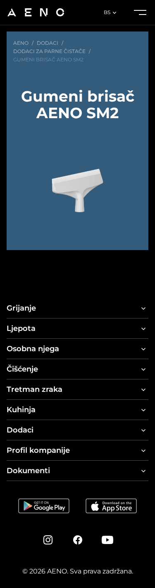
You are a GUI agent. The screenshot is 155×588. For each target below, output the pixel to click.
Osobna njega (33, 348)
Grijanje (21, 308)
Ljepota (21, 328)
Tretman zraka (34, 389)
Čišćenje (22, 369)
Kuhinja (21, 409)
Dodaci (20, 430)
